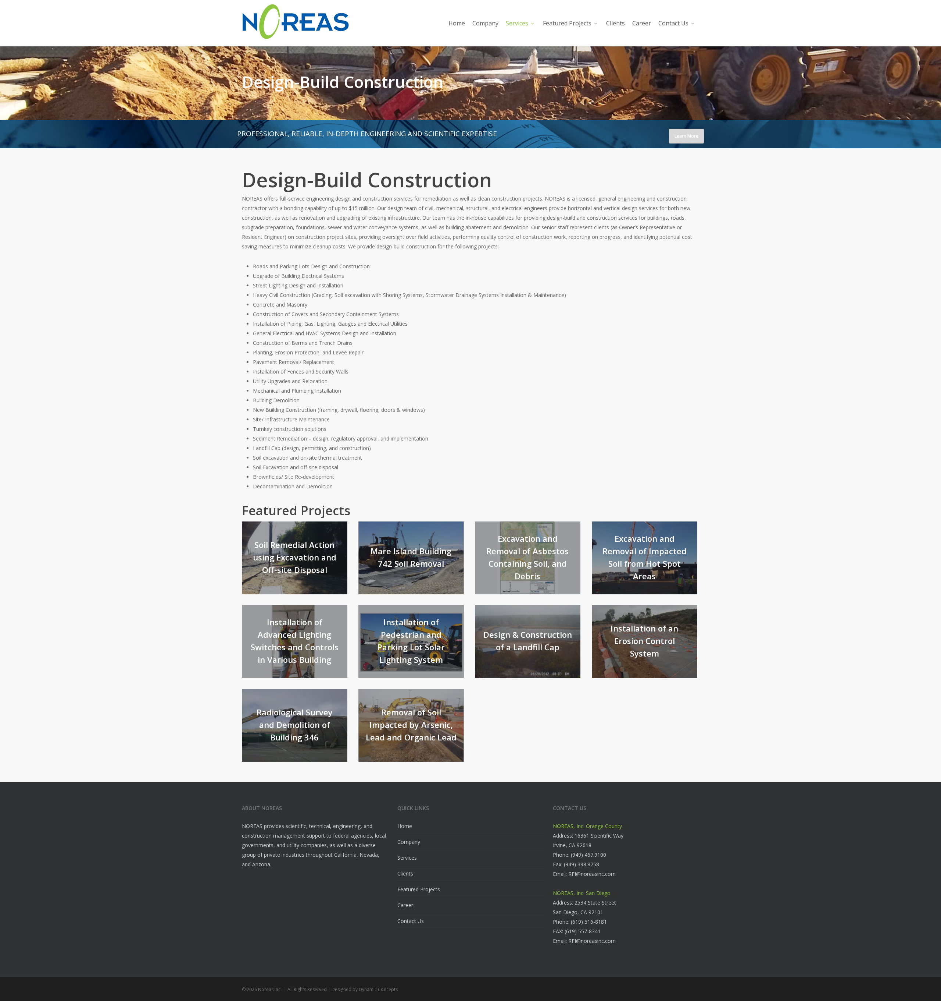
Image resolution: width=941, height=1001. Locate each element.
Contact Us (410, 920)
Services (407, 857)
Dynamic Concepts (378, 989)
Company (408, 841)
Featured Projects (418, 889)
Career (405, 905)
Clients (405, 873)
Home (404, 826)
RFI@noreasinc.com (592, 873)
